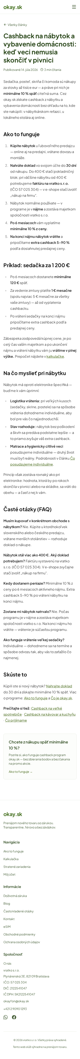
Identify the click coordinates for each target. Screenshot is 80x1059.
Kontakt (9, 919)
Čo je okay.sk (61, 698)
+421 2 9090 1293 (15, 1009)
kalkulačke (55, 356)
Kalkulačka (11, 859)
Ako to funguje (36, 698)
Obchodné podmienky (19, 934)
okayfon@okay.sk (16, 1001)
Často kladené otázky (18, 911)
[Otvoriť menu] (74, 7)
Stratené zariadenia (17, 866)
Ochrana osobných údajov (21, 942)
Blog (6, 903)
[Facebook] (14, 1017)
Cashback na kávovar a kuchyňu (50, 714)
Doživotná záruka (15, 896)
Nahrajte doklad (59, 686)
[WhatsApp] (5, 1017)
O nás (7, 963)
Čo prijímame (16, 720)
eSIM (7, 926)
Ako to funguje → (21, 771)
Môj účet (9, 874)
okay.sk (12, 7)
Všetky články (17, 25)
